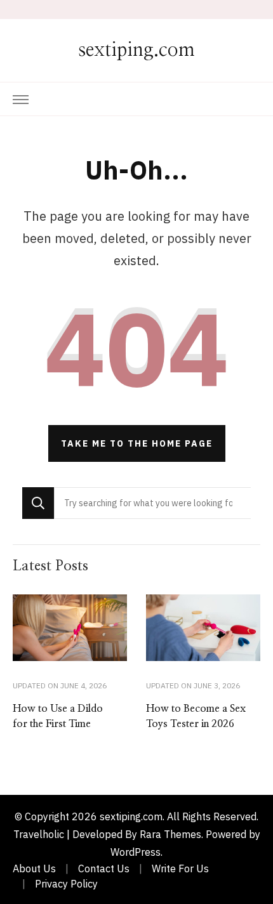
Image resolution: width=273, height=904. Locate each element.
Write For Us (180, 868)
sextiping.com (136, 50)
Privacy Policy (66, 883)
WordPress (135, 852)
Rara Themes (170, 834)
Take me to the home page (137, 443)
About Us (34, 868)
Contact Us (104, 868)
